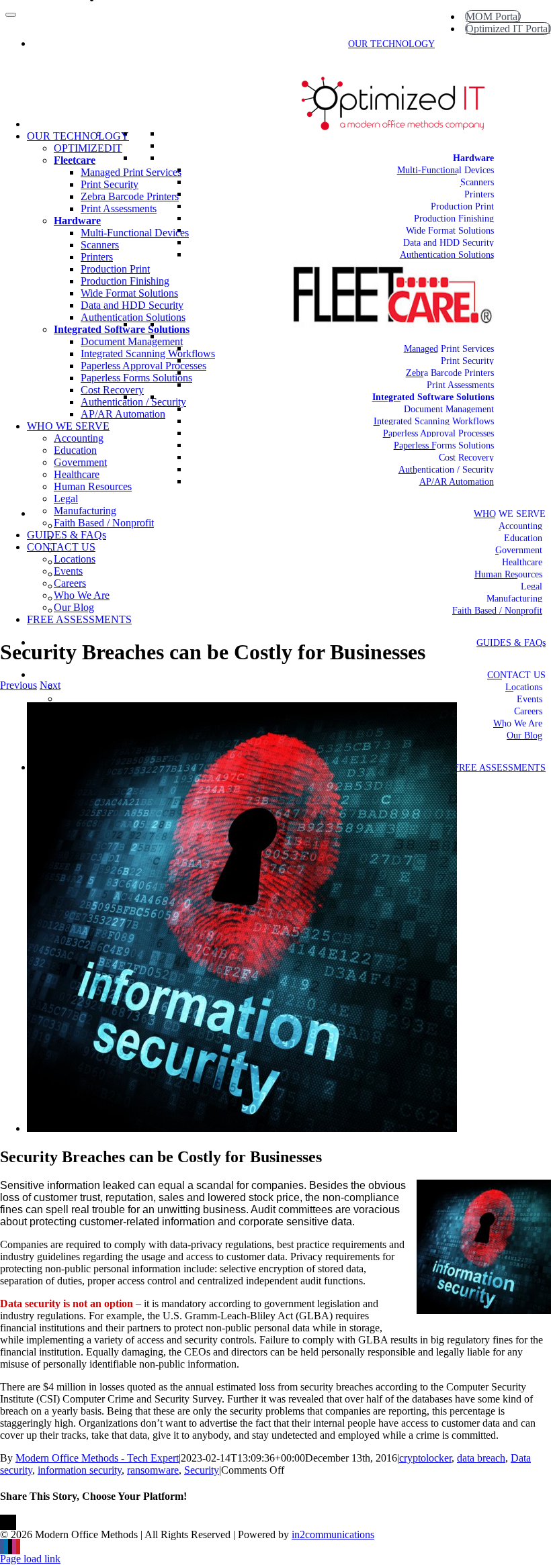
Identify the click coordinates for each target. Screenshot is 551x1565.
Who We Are (517, 723)
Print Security (467, 361)
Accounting (520, 526)
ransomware (153, 1470)
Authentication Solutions (447, 255)
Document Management (449, 409)
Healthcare (522, 562)
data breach (481, 1458)
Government (518, 550)
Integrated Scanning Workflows (434, 421)
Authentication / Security (446, 470)
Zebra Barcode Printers (450, 373)
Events (529, 699)
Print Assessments (460, 385)
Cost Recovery (466, 458)
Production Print (462, 206)
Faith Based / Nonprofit (497, 611)
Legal (531, 586)
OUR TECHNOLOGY (391, 44)
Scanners (477, 182)
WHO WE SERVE (510, 514)
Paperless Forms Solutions (444, 445)
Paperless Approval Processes (438, 433)
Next (50, 685)
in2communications (333, 1534)
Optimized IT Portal (508, 28)
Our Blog (524, 735)
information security (80, 1470)
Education (523, 538)
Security (201, 1470)
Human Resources (508, 574)
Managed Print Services (449, 349)
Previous (18, 685)
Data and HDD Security (448, 243)
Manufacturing (514, 599)
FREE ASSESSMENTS (500, 768)
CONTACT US (516, 675)
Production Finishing (454, 219)
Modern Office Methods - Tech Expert (97, 1458)
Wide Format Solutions (450, 231)
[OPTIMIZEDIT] (494, 146)
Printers (479, 194)
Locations (523, 687)
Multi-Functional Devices (445, 170)
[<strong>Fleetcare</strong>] (494, 336)
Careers (528, 711)
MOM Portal (493, 16)
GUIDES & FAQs (511, 643)
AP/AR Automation (456, 482)
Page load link (30, 1558)
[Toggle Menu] (10, 15)
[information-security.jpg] (242, 1128)
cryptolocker (425, 1458)
